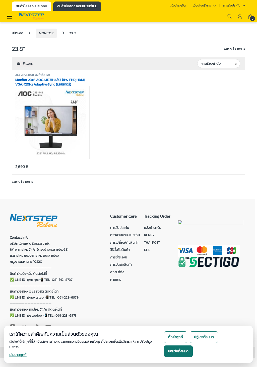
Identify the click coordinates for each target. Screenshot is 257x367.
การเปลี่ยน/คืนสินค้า (124, 242)
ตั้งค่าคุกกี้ (175, 337)
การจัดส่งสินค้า (121, 264)
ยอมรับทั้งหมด (178, 351)
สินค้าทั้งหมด (42, 75)
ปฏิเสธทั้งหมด (204, 337)
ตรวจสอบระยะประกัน (125, 235)
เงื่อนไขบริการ (202, 5)
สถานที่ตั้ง (117, 272)
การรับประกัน (232, 5)
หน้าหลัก (17, 33)
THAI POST (152, 242)
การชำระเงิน (118, 257)
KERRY (149, 235)
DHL (147, 249)
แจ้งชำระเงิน (178, 5)
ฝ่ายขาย (115, 279)
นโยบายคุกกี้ (18, 354)
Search (229, 16)
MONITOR (46, 33)
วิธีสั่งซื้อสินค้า (120, 249)
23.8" (18, 75)
